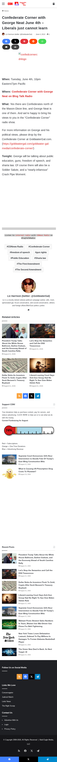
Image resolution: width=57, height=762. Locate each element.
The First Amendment (29, 264)
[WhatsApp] (42, 41)
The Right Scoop (8, 706)
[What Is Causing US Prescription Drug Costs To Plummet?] (9, 473)
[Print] (15, 47)
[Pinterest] (24, 41)
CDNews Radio (43, 235)
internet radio (23, 235)
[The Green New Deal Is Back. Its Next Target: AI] (9, 652)
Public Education (20, 258)
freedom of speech (20, 252)
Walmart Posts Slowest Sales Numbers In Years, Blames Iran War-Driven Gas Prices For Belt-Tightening (36, 623)
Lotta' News (6, 701)
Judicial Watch (7, 697)
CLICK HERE (22, 415)
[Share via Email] (6, 47)
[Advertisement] (28, 513)
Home (6, 11)
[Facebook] (6, 41)
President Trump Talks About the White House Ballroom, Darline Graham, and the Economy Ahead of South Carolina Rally (14, 346)
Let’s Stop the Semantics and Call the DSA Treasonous (41, 343)
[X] (15, 41)
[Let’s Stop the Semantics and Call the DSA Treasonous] (42, 331)
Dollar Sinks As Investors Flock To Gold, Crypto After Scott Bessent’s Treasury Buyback (37, 585)
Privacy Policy (10, 729)
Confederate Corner (40, 246)
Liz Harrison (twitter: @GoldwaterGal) (18, 34)
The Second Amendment (28, 269)
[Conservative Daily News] (17, 4)
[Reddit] (33, 41)
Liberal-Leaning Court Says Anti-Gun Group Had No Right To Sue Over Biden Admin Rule (36, 598)
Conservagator (7, 693)
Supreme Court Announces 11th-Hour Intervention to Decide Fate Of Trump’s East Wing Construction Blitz (36, 459)
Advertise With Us (11, 720)
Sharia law (41, 258)
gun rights (41, 252)
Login (6, 725)
